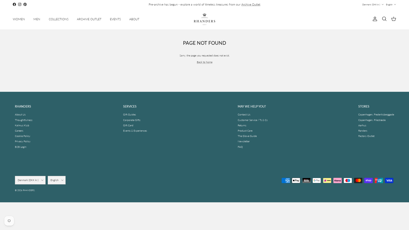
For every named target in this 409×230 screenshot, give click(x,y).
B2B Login (20, 146)
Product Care (245, 130)
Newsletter (244, 141)
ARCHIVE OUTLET (89, 19)
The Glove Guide (247, 136)
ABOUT (134, 19)
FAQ (240, 146)
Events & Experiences (135, 130)
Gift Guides (129, 114)
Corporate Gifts (131, 120)
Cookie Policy (22, 136)
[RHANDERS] (204, 19)
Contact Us (244, 114)
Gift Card (128, 125)
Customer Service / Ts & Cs (253, 120)
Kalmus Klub (22, 125)
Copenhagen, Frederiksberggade (376, 114)
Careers (19, 130)
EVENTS (115, 19)
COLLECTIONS (58, 19)
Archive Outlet (250, 4)
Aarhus (362, 125)
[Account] (374, 19)
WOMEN (19, 19)
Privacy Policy (22, 141)
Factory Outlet (366, 136)
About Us (20, 114)
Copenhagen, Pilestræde (372, 120)
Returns (242, 125)
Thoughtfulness (23, 120)
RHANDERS (29, 190)
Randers (362, 130)
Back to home (204, 62)
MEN (36, 19)
